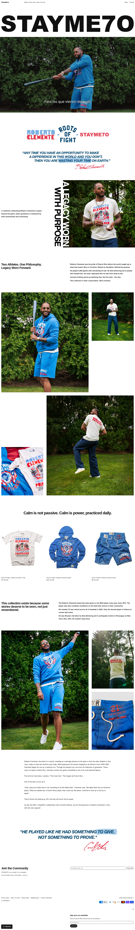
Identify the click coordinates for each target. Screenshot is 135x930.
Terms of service (15, 898)
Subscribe (130, 868)
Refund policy (25, 898)
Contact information (46, 898)
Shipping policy (35, 898)
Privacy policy (5, 898)
